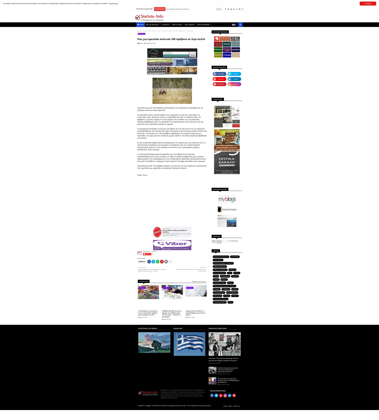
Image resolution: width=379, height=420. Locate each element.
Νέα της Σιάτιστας (152, 25)
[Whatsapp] (157, 261)
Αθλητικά (232, 270)
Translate (219, 243)
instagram (235, 84)
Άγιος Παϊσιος (218, 260)
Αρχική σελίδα (142, 31)
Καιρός (231, 283)
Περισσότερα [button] (113, 3)
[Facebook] (149, 261)
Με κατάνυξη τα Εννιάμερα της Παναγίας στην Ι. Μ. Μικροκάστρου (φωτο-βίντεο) (228, 380)
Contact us (236, 406)
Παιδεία (235, 289)
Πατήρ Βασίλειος (232, 292)
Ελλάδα (217, 279)
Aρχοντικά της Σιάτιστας (221, 257)
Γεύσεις (237, 273)
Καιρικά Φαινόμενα (220, 283)
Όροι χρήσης (189, 25)
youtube (221, 79)
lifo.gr (145, 175)
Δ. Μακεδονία (225, 276)
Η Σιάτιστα (165, 25)
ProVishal (163, 405)
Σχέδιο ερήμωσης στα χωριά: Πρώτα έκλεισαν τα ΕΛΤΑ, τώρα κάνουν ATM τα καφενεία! (191, 9)
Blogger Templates (152, 405)
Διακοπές (235, 276)
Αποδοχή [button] (368, 3)
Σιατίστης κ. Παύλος (220, 302)
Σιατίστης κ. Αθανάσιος (221, 299)
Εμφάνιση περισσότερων (199, 281)
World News (152, 31)
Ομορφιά (217, 289)
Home (142, 25)
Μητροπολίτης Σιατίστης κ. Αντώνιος (225, 286)
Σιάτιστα (235, 296)
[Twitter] (153, 261)
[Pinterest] (162, 261)
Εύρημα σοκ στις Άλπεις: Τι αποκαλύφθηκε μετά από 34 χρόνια (195, 313)
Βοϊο (230, 273)
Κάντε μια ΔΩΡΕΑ (203, 25)
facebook (221, 74)
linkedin (235, 79)
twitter (236, 74)
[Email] (166, 261)
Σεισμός (227, 296)
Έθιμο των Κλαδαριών (221, 270)
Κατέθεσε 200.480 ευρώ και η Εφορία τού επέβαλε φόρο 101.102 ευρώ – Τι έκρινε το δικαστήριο (172, 314)
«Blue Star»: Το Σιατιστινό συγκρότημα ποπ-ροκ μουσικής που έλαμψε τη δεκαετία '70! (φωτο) (223, 359)
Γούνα (216, 276)
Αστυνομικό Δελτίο (220, 273)
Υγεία (230, 302)
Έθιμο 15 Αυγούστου (220, 266)
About (230, 406)
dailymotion (219, 89)
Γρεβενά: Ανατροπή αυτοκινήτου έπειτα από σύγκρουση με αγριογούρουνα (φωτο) (228, 369)
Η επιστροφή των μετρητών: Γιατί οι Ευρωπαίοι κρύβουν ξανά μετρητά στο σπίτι (148, 313)
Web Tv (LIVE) (176, 25)
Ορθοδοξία (226, 289)
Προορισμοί (218, 296)
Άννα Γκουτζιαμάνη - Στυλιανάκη (224, 263)
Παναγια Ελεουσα (219, 292)
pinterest (221, 84)
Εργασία (224, 279)
